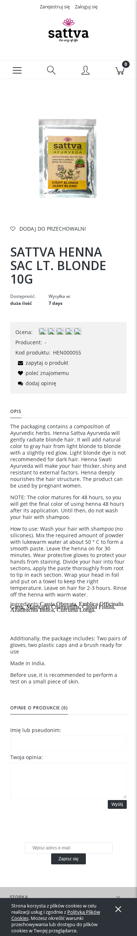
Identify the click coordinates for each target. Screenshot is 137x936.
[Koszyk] (120, 70)
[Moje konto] (86, 71)
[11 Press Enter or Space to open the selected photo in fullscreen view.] (68, 156)
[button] (17, 70)
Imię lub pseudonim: (35, 730)
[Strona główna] (68, 30)
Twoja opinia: (26, 757)
